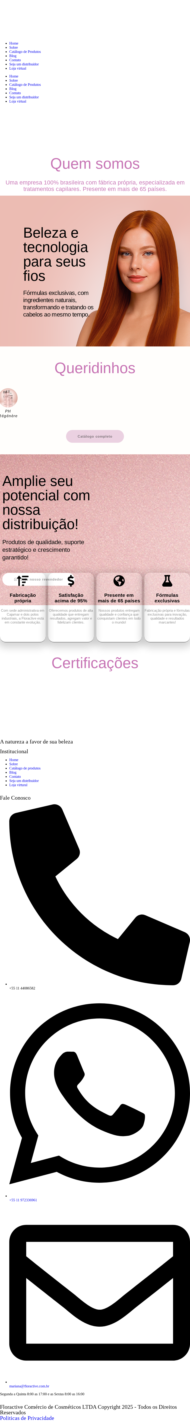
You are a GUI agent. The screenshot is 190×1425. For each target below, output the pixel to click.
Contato (15, 60)
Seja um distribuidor (24, 64)
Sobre (13, 47)
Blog (12, 56)
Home (13, 43)
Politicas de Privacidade (27, 1418)
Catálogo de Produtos (25, 52)
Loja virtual (17, 68)
